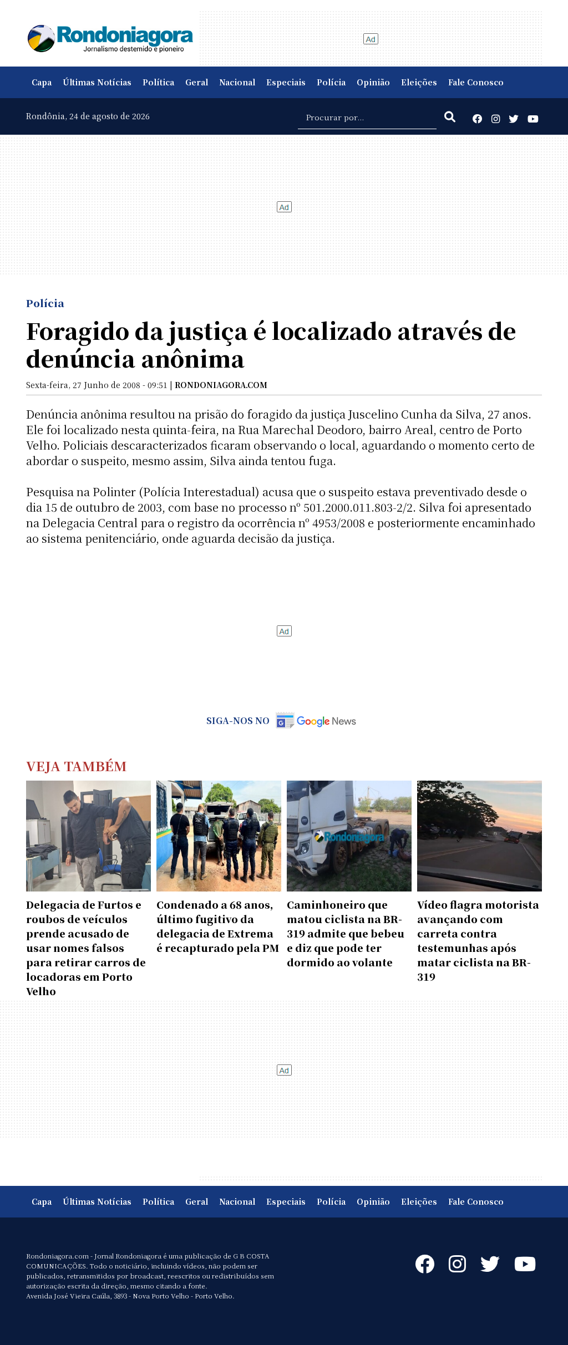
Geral (196, 82)
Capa (42, 82)
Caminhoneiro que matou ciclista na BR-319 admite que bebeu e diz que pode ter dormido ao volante (345, 933)
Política (158, 82)
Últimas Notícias (97, 82)
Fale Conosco (476, 82)
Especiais (286, 82)
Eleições (419, 82)
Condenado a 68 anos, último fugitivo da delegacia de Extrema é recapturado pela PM (217, 926)
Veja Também (76, 765)
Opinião (373, 82)
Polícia (331, 82)
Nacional (237, 82)
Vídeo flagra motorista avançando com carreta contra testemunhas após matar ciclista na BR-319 (478, 940)
